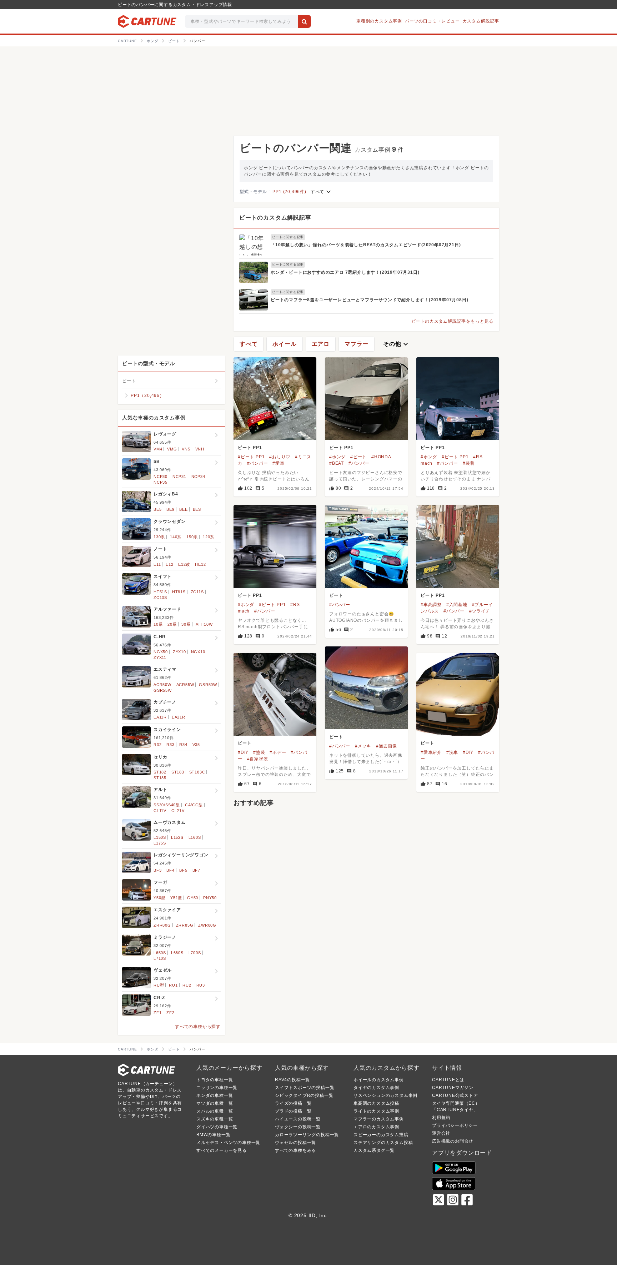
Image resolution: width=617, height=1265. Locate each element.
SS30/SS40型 (167, 805)
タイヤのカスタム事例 (376, 1087)
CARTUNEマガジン (452, 1087)
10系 (158, 624)
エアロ (321, 344)
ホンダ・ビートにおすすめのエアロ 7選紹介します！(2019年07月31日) (345, 272)
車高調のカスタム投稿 (376, 1103)
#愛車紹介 (431, 752)
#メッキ (363, 746)
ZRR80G (162, 925)
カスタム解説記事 (481, 21)
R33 (170, 744)
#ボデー (278, 752)
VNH (199, 449)
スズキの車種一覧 (214, 1119)
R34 (183, 744)
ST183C (197, 772)
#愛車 (278, 463)
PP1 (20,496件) (289, 191)
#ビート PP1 (251, 456)
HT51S (160, 592)
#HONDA (381, 456)
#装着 (469, 463)
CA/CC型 (194, 805)
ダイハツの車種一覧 (216, 1126)
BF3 (157, 870)
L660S (177, 953)
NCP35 (160, 482)
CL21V (178, 810)
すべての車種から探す (198, 1026)
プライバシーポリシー (455, 1125)
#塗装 (259, 752)
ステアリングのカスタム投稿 (383, 1142)
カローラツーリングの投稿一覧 (307, 1134)
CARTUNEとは (448, 1079)
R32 (157, 744)
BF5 (183, 870)
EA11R (160, 717)
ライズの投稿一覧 (293, 1103)
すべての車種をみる (295, 1150)
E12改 (184, 564)
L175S (160, 843)
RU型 (159, 985)
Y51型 (176, 898)
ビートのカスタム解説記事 (275, 218)
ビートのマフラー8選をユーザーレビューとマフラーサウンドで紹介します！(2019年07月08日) (369, 299)
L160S (195, 837)
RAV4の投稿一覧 (292, 1079)
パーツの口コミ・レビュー (432, 21)
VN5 (186, 449)
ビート (336, 595)
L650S (160, 953)
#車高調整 (431, 604)
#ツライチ (479, 611)
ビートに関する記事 (288, 237)
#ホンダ (337, 456)
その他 (396, 344)
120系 (208, 537)
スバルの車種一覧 (214, 1111)
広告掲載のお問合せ (452, 1141)
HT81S (179, 592)
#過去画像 (386, 746)
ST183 (177, 772)
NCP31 (179, 476)
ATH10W (204, 624)
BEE (183, 509)
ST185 (160, 778)
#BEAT (336, 463)
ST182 (160, 772)
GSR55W (163, 690)
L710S (160, 958)
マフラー (356, 344)
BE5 (157, 509)
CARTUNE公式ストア (455, 1095)
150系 (192, 537)
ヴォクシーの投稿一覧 (298, 1126)
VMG (172, 449)
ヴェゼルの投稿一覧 (295, 1142)
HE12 (200, 564)
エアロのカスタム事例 (376, 1126)
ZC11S (197, 592)
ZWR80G (207, 925)
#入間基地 (456, 604)
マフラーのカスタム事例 (378, 1119)
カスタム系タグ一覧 (374, 1150)
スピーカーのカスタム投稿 (380, 1134)
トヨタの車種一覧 (214, 1079)
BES (197, 509)
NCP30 (160, 476)
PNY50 (210, 898)
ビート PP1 (250, 447)
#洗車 (452, 752)
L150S (160, 837)
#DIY (243, 752)
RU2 (186, 985)
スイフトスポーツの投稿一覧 (304, 1087)
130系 (159, 537)
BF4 (170, 870)
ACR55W (185, 684)
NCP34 (198, 476)
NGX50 (161, 652)
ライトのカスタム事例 (376, 1111)
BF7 (196, 870)
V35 (196, 744)
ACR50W (162, 684)
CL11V (160, 810)
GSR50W (208, 684)
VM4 (158, 449)
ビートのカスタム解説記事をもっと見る (452, 321)
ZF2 (170, 1013)
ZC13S (160, 597)
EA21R (178, 717)
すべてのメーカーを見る (221, 1150)
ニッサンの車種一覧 (216, 1087)
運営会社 (441, 1133)
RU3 (200, 985)
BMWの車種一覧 (213, 1134)
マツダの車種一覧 (214, 1103)
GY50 (192, 898)
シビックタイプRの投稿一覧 (304, 1095)
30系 (185, 624)
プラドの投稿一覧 (293, 1111)
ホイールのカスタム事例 (378, 1079)
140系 (175, 537)
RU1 (173, 985)
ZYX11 (160, 657)
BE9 (170, 509)
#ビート (358, 456)
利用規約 (441, 1117)
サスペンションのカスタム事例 (385, 1095)
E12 (169, 564)
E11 (157, 564)
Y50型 (159, 898)
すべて (322, 191)
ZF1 (157, 1013)
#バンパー (257, 463)
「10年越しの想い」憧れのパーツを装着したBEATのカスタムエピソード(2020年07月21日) (366, 244)
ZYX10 (179, 652)
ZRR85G (185, 925)
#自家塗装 (257, 758)
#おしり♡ (279, 456)
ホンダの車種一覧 (214, 1095)
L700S (195, 953)
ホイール (284, 344)
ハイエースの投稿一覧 (298, 1119)
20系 (171, 624)
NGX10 (198, 652)
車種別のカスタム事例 (379, 21)
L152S (177, 837)
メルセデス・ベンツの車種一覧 (228, 1142)
